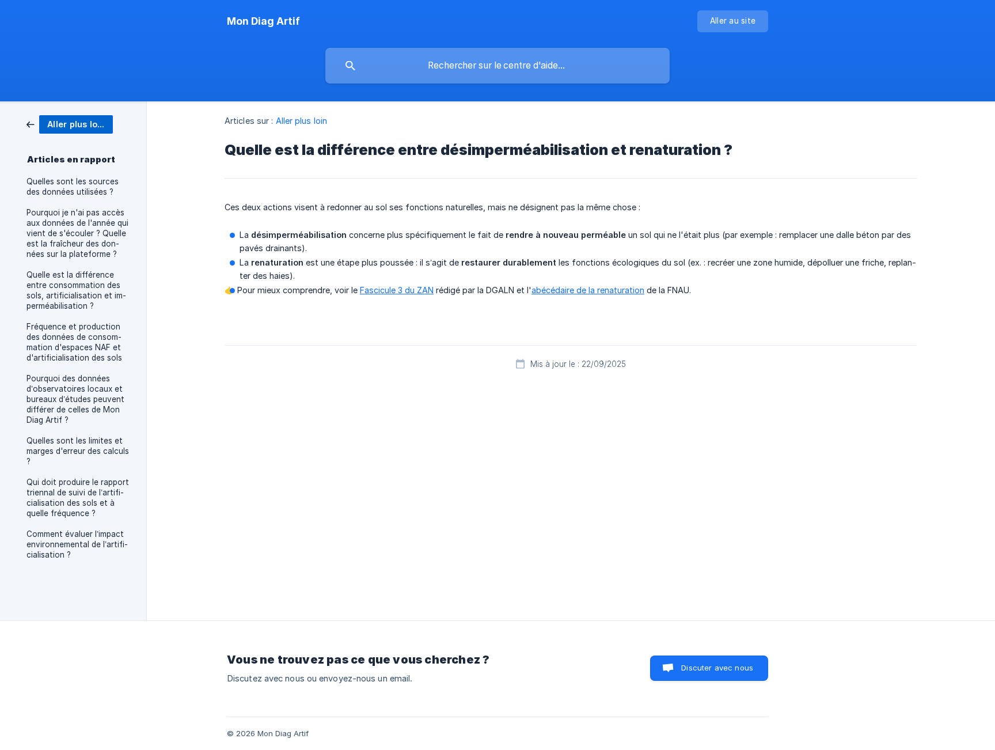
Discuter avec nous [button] (717, 667)
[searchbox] (497, 66)
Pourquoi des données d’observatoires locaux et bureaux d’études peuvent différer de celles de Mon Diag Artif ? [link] (75, 399)
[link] (69, 123)
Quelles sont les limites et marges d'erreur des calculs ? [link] (77, 451)
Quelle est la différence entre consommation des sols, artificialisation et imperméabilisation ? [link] (76, 290)
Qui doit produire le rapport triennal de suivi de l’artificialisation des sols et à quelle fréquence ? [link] (77, 498)
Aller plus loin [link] (302, 121)
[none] (263, 21)
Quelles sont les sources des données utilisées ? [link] (72, 186)
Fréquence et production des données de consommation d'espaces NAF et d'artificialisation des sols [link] (74, 342)
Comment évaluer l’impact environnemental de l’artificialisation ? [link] (77, 544)
